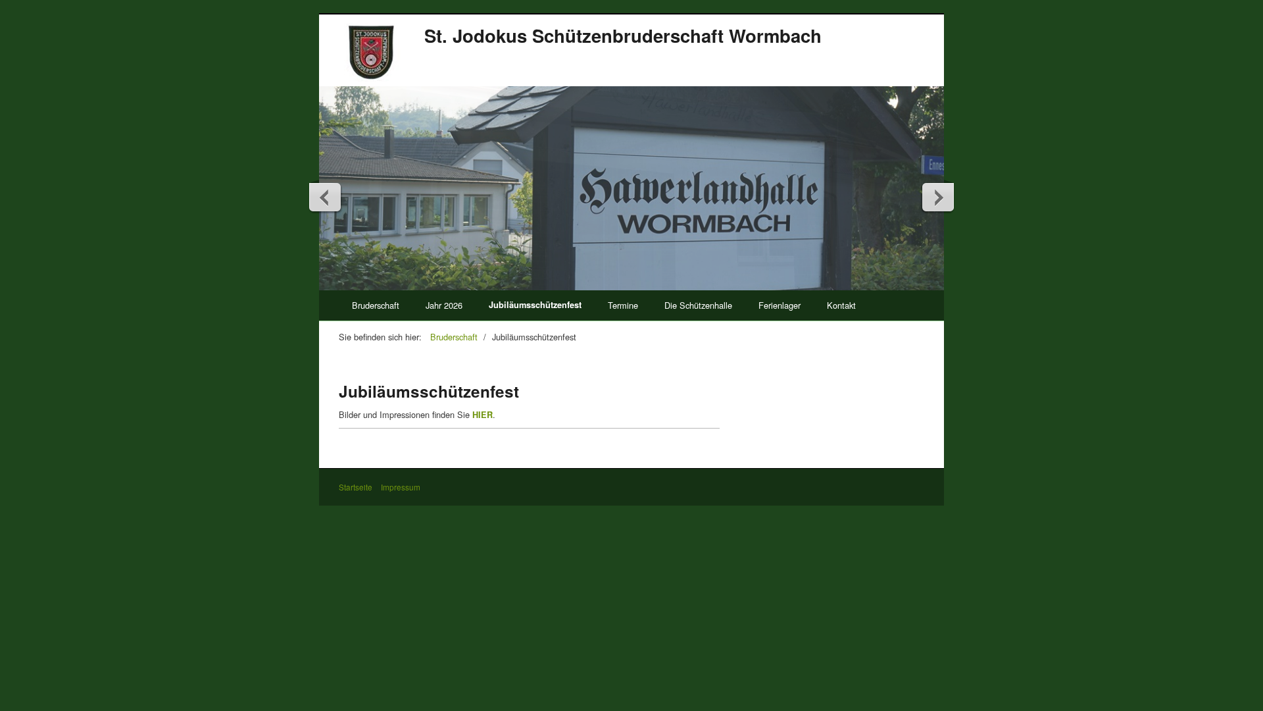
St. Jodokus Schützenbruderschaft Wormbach (623, 35)
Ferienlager (779, 305)
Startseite (355, 487)
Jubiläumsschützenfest (535, 305)
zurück (326, 197)
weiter (937, 197)
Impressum (400, 487)
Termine (623, 305)
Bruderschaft (375, 305)
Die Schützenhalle (698, 305)
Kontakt (841, 305)
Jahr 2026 (444, 305)
